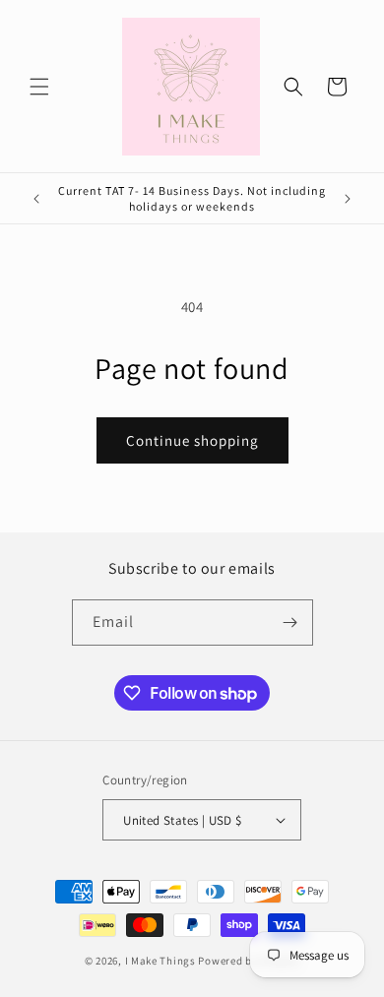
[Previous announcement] (36, 198)
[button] (39, 86)
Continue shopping (192, 440)
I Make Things (160, 960)
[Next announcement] (347, 198)
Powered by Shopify (248, 960)
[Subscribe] (290, 622)
